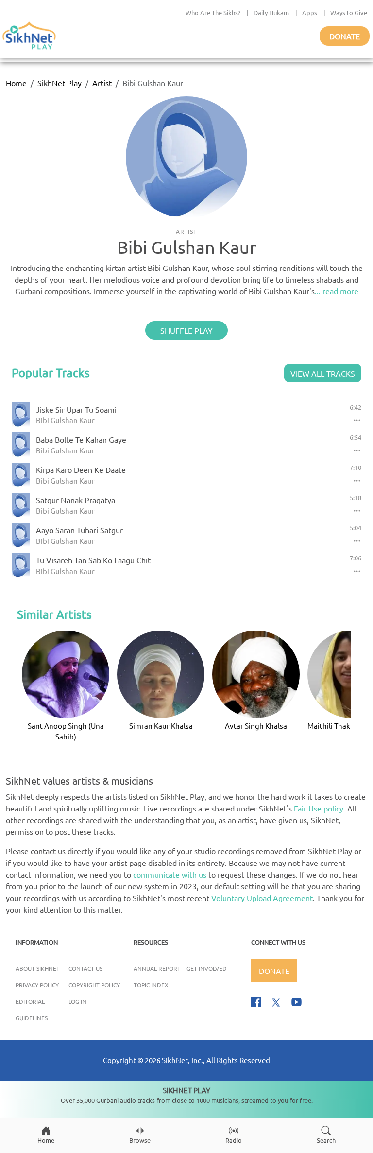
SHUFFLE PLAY (186, 330)
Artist (102, 83)
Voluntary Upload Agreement (262, 897)
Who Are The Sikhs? (213, 12)
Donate (344, 36)
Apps (309, 12)
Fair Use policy (318, 808)
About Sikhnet (38, 968)
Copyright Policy (94, 985)
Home (16, 83)
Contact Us (85, 968)
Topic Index (151, 985)
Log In (77, 1001)
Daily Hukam (271, 12)
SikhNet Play (59, 83)
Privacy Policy (37, 985)
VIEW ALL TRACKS (322, 373)
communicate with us (169, 874)
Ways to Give (348, 12)
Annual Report (157, 968)
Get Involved (206, 968)
